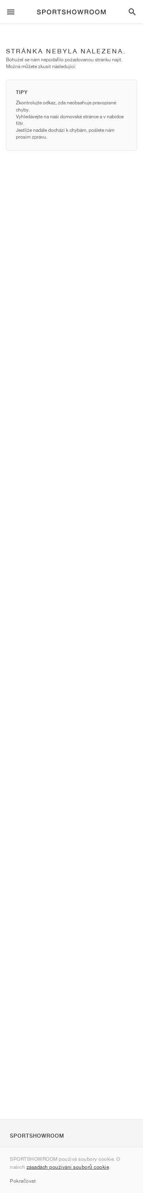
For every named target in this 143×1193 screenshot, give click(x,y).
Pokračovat (23, 1181)
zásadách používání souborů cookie (68, 1167)
